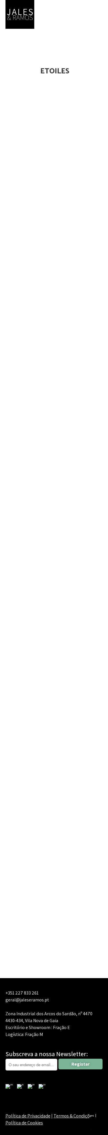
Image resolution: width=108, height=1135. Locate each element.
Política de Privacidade (27, 1116)
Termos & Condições (74, 1116)
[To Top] (93, 1123)
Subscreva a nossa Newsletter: (46, 1054)
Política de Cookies (24, 1123)
